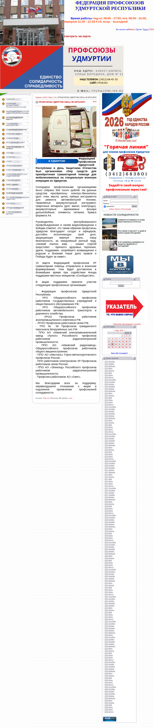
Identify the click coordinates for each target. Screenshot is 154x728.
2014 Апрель (109, 395)
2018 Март (108, 502)
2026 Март (108, 700)
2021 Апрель (109, 585)
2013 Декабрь (110, 386)
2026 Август (109, 712)
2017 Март (108, 474)
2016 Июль (109, 456)
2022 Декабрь (110, 628)
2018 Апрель (109, 504)
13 (116, 341)
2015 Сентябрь (110, 434)
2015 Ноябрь (109, 438)
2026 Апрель (109, 703)
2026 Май (108, 705)
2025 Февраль (110, 671)
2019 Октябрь (110, 544)
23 (126, 344)
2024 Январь (109, 644)
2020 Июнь (109, 563)
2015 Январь (109, 416)
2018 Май (108, 506)
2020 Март (108, 556)
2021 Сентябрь (110, 596)
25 (109, 347)
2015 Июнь (109, 427)
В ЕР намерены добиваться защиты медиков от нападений (131, 244)
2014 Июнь (109, 400)
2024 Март (108, 648)
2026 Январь (109, 696)
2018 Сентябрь (110, 515)
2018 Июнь (109, 508)
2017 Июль (109, 483)
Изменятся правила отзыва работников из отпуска (131, 221)
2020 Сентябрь (110, 569)
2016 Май (108, 452)
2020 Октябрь (110, 572)
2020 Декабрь (110, 576)
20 (116, 344)
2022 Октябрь (110, 624)
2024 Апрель (109, 651)
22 (123, 344)
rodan (70, 398)
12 (112, 341)
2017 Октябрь (110, 490)
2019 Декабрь (110, 549)
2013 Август (109, 377)
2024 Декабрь (110, 666)
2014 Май (108, 398)
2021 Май (108, 587)
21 (119, 344)
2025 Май (108, 678)
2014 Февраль (110, 391)
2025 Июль (109, 682)
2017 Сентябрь (110, 488)
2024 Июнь (109, 655)
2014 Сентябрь (110, 407)
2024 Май (108, 653)
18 (109, 344)
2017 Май (108, 479)
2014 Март (108, 393)
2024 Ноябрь (109, 664)
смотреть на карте (77, 36)
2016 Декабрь (110, 468)
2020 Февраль (110, 554)
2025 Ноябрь (109, 691)
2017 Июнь (109, 481)
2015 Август (109, 432)
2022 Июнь (109, 615)
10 (130, 338)
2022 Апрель (109, 610)
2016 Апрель (109, 450)
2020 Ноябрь (109, 574)
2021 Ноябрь (109, 601)
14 (119, 341)
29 (123, 347)
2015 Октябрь (110, 436)
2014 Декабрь (110, 413)
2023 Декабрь (110, 642)
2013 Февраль (110, 366)
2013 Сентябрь (110, 380)
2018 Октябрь (110, 517)
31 (130, 347)
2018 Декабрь (110, 522)
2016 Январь (109, 443)
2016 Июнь (109, 454)
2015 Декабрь (110, 441)
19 (55, 97)
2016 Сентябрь (110, 461)
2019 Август (109, 540)
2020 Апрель (109, 558)
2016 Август (109, 459)
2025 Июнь (109, 680)
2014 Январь (109, 389)
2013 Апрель (109, 371)
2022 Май (108, 612)
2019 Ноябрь (109, 547)
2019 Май (108, 533)
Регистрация (126, 209)
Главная (38, 97)
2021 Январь (109, 578)
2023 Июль (109, 635)
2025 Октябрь (110, 689)
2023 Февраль (110, 633)
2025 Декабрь (110, 694)
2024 (45, 97)
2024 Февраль (110, 646)
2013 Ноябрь (109, 384)
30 (126, 347)
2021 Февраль (110, 581)
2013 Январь (109, 364)
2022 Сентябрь (110, 621)
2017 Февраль (110, 472)
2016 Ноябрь (109, 465)
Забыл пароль (114, 209)
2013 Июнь (109, 375)
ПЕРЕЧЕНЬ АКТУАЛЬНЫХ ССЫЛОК (127, 324)
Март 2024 (119, 330)
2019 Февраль (110, 526)
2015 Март (108, 420)
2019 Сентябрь (110, 542)
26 (112, 347)
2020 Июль (109, 565)
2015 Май (108, 425)
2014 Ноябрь (109, 411)
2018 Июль (109, 511)
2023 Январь (109, 630)
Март (50, 97)
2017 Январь (109, 470)
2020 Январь (109, 551)
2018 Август (109, 513)
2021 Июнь (109, 590)
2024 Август (109, 660)
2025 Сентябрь (110, 687)
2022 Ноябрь (109, 626)
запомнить (110, 206)
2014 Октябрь (110, 409)
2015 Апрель (109, 422)
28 (119, 347)
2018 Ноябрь (109, 520)
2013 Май (108, 373)
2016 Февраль (110, 445)
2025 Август (109, 685)
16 (126, 341)
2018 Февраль (110, 499)
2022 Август (109, 619)
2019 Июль (109, 538)
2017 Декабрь (110, 495)
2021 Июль (109, 592)
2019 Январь (109, 524)
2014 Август (109, 404)
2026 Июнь (109, 707)
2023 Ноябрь (109, 639)
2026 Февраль (110, 698)
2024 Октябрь (110, 662)
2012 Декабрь (110, 361)
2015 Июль (109, 429)
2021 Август (109, 594)
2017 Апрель (109, 477)
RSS (152, 29)
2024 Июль (109, 657)
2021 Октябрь (110, 599)
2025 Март (108, 673)
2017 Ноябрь (109, 493)
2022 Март (108, 608)
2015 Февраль (110, 418)
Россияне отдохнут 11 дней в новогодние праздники (132, 232)
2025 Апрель (109, 675)
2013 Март (108, 368)
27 (116, 347)
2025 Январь (109, 669)
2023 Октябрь (110, 637)
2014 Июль (109, 402)
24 (130, 344)
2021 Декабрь (110, 603)
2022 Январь (109, 605)
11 (109, 341)
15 (123, 341)
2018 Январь (109, 497)
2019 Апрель (109, 531)
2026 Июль (109, 709)
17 (130, 341)
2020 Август (109, 567)
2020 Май (108, 560)
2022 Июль (109, 617)
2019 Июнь (109, 535)
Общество (46, 398)
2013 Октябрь (110, 382)
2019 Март (108, 529)
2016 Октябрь (110, 463)
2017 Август (109, 486)
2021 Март (108, 583)
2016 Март (108, 447)
